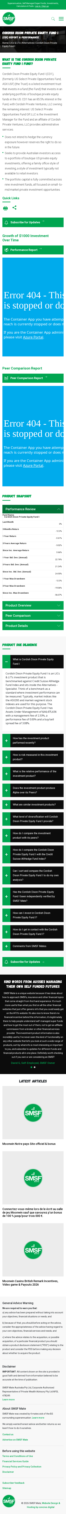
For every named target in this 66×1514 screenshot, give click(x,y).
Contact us (7, 1434)
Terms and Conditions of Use (17, 1456)
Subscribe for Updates (25, 222)
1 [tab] (31, 1067)
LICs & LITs (15, 43)
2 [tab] (34, 1067)
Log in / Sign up (42, 6)
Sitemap (6, 1488)
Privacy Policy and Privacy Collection (21, 1466)
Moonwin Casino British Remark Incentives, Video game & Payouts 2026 (30, 1282)
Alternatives (28, 43)
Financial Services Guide (15, 1461)
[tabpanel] (33, 1027)
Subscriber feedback (13, 1483)
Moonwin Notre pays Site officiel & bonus (29, 1143)
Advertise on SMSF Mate (15, 1439)
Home (5, 43)
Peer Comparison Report (27, 378)
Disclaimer (8, 1472)
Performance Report (24, 250)
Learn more (8, 1399)
